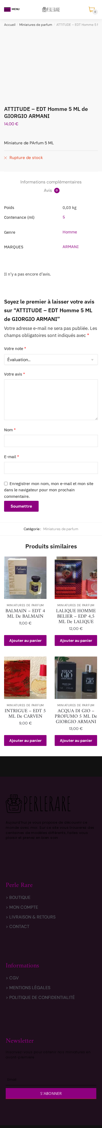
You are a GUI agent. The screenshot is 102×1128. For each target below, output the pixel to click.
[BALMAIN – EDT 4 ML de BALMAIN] (25, 578)
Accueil (10, 25)
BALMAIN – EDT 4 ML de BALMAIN (25, 613)
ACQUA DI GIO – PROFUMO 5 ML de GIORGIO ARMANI (76, 716)
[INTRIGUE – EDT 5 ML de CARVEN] (25, 678)
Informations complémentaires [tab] (51, 182)
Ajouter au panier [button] (25, 640)
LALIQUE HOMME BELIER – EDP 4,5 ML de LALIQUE (76, 616)
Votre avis (14, 374)
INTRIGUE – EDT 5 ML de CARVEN (25, 713)
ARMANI (71, 246)
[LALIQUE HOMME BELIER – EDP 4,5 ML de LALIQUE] (76, 578)
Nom (10, 429)
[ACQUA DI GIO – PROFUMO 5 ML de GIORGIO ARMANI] (76, 678)
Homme (70, 232)
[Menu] (7, 9)
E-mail (11, 456)
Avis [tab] (51, 190)
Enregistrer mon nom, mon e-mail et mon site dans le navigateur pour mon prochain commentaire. (48, 490)
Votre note (15, 348)
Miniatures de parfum (35, 25)
